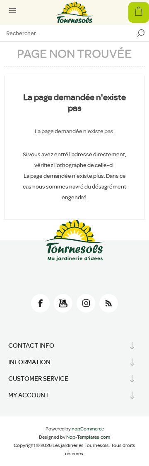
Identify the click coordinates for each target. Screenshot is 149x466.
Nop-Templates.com (88, 437)
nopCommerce (88, 429)
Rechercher (140, 33)
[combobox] (66, 33)
